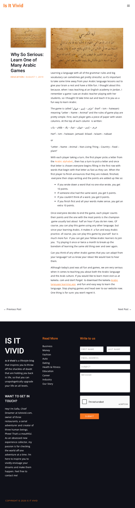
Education (17, 77)
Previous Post (12, 309)
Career (46, 375)
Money (46, 350)
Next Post (124, 309)
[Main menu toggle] (128, 5)
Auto (45, 358)
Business (47, 346)
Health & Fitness (51, 367)
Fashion (46, 354)
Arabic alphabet (64, 161)
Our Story (47, 383)
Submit (89, 416)
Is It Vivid (13, 5)
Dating (46, 362)
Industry (47, 379)
